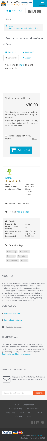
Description (12, 52)
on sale (11, 256)
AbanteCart (37, 435)
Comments (12, 58)
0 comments (22, 211)
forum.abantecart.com (13, 320)
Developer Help (33, 408)
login (22, 64)
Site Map (19, 416)
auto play (12, 251)
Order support (28, 405)
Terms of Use (25, 412)
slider (25, 260)
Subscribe (39, 393)
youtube (39, 11)
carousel (24, 251)
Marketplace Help (15, 408)
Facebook (29, 11)
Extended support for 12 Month (21, 137)
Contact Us (38, 412)
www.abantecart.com (12, 313)
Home (10, 26)
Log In (29, 416)
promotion (12, 260)
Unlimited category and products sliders (23, 28)
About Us (15, 405)
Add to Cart (24, 150)
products (23, 256)
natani (8, 177)
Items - (16, 11)
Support (27, 58)
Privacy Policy (10, 412)
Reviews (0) (29, 52)
